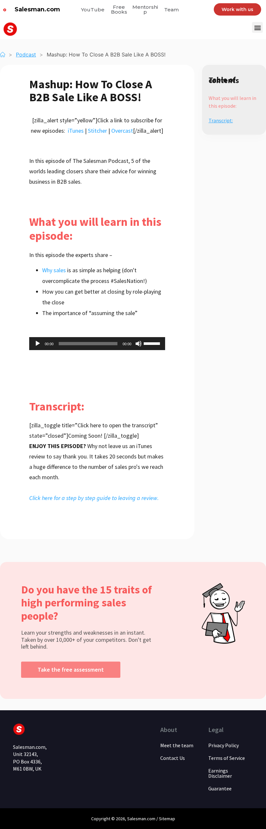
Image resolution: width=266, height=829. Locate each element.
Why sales (54, 270)
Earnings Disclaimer (220, 773)
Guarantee (220, 788)
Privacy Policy (223, 745)
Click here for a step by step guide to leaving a (85, 498)
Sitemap (167, 819)
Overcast (122, 130)
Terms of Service (226, 758)
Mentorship (145, 9)
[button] (257, 27)
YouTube (92, 9)
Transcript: (221, 120)
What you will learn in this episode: (232, 102)
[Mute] (138, 343)
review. (150, 498)
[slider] (153, 343)
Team (171, 9)
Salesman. (137, 819)
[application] (97, 343)
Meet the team (176, 745)
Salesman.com (37, 9)
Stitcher (97, 130)
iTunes (76, 130)
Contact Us (172, 758)
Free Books (119, 9)
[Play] (37, 343)
